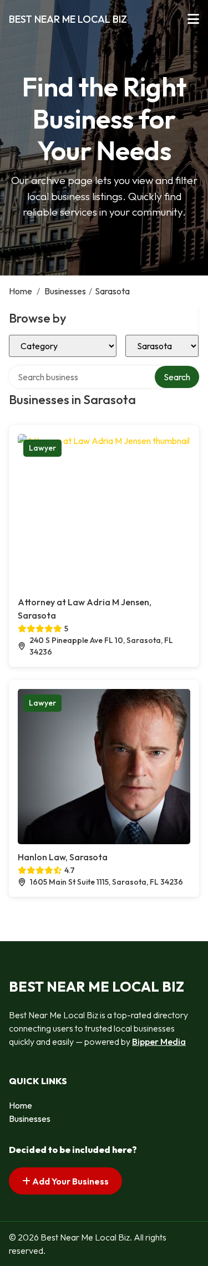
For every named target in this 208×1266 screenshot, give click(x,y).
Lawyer (42, 448)
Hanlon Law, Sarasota (63, 856)
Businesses (65, 291)
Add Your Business (70, 1181)
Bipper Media (159, 1041)
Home (20, 291)
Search (177, 376)
